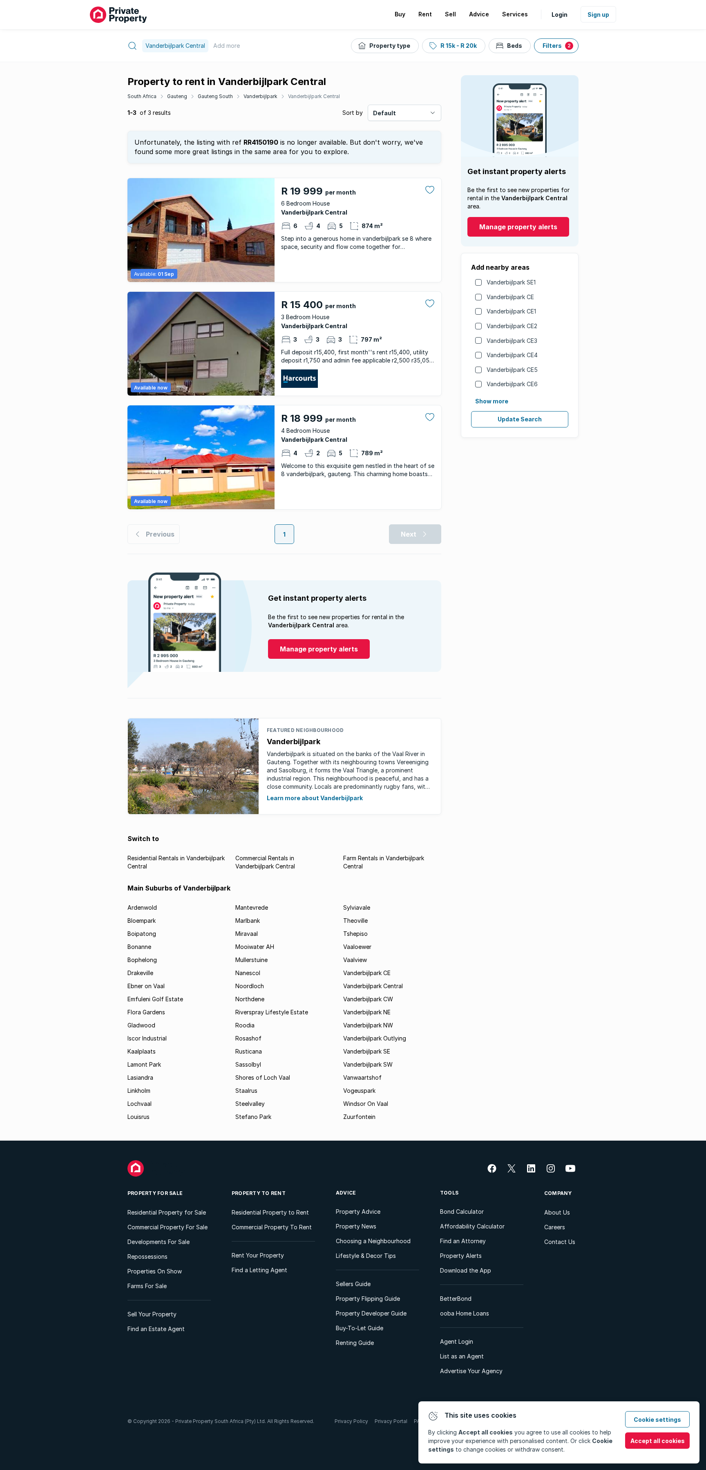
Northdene (249, 999)
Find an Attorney (463, 1240)
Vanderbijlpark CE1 (511, 311)
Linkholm (138, 1090)
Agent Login (456, 1341)
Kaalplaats (141, 1051)
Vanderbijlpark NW (368, 1025)
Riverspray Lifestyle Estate (271, 1012)
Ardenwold (142, 907)
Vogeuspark (359, 1090)
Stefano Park (253, 1116)
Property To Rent (259, 1193)
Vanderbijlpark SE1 (511, 282)
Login (559, 14)
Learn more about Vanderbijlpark (315, 797)
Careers (554, 1227)
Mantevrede (251, 907)
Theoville (355, 920)
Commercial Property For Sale (167, 1227)
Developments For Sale (158, 1241)
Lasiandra (140, 1077)
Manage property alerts (518, 227)
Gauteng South (215, 96)
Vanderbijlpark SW (368, 1064)
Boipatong (141, 933)
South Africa (141, 96)
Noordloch (249, 985)
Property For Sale (155, 1193)
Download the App (465, 1270)
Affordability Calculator (472, 1226)
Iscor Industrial (147, 1038)
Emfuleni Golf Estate (155, 999)
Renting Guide (355, 1342)
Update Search (520, 419)
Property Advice (358, 1211)
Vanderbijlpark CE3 (512, 340)
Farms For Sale (147, 1285)
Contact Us (559, 1241)
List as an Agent (462, 1356)
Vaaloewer (357, 946)
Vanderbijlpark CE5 (512, 369)
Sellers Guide (353, 1283)
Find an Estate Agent (156, 1328)
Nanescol (247, 972)
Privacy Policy (351, 1421)
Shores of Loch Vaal (262, 1077)
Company (558, 1193)
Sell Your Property (151, 1314)
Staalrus (246, 1090)
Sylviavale (356, 907)
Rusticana (248, 1051)
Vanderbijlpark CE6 (512, 383)
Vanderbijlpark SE (366, 1051)
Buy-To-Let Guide (359, 1328)
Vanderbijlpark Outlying (374, 1038)
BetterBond (455, 1298)
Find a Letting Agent (259, 1269)
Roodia (245, 1025)
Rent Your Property (258, 1255)
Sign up (598, 14)
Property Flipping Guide (368, 1298)
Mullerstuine (251, 959)
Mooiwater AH (254, 946)
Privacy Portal (391, 1421)
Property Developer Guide (371, 1313)
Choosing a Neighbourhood (373, 1240)
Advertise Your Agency (471, 1370)
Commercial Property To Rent (272, 1227)
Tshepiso (355, 933)
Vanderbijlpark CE (510, 296)
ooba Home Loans (464, 1313)
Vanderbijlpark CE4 (512, 354)
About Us (557, 1212)
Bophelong (142, 959)
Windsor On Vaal (365, 1103)
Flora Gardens (146, 1012)
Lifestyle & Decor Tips (366, 1255)
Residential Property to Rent (270, 1212)
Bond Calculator (462, 1211)
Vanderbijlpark (260, 96)
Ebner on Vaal (146, 985)
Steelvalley (250, 1103)
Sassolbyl (248, 1064)
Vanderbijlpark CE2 (512, 325)
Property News (356, 1226)
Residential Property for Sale (166, 1212)
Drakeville (140, 972)
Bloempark (141, 920)
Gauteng (177, 96)
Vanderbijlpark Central (314, 96)
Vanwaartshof (362, 1077)
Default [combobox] (384, 113)
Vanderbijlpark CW (368, 999)
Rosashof (248, 1038)
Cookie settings (657, 1419)
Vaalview (355, 959)
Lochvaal (139, 1103)
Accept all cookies (657, 1440)
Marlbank (247, 920)
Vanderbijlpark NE (367, 1012)
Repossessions (147, 1256)
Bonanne (139, 946)
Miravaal (246, 933)
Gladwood (141, 1025)
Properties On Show (154, 1271)
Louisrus (138, 1116)
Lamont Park (144, 1064)
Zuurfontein (359, 1116)
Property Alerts (461, 1255)
